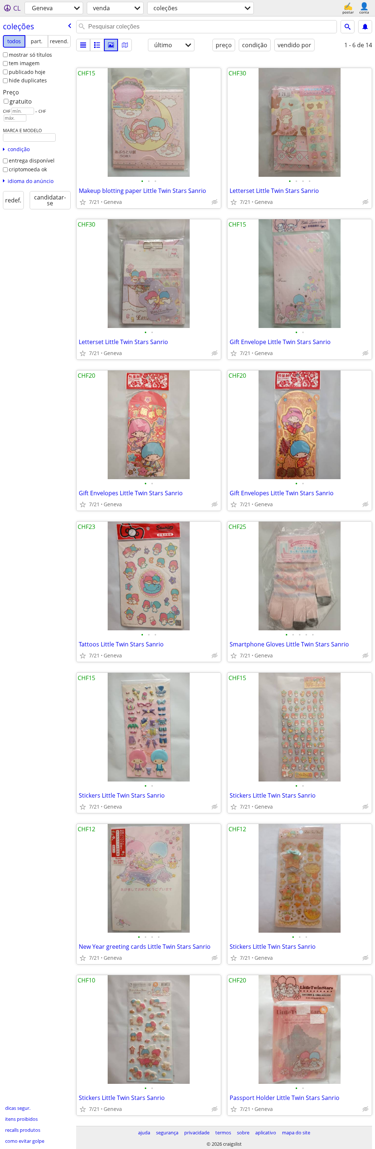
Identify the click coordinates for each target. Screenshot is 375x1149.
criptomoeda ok (28, 169)
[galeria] (111, 45)
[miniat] (97, 45)
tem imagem (24, 63)
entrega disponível (32, 160)
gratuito (21, 101)
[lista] (83, 45)
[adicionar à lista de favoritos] (82, 202)
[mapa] (125, 45)
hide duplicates (28, 80)
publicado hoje (27, 71)
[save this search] (365, 26)
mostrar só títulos (30, 54)
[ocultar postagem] (214, 202)
